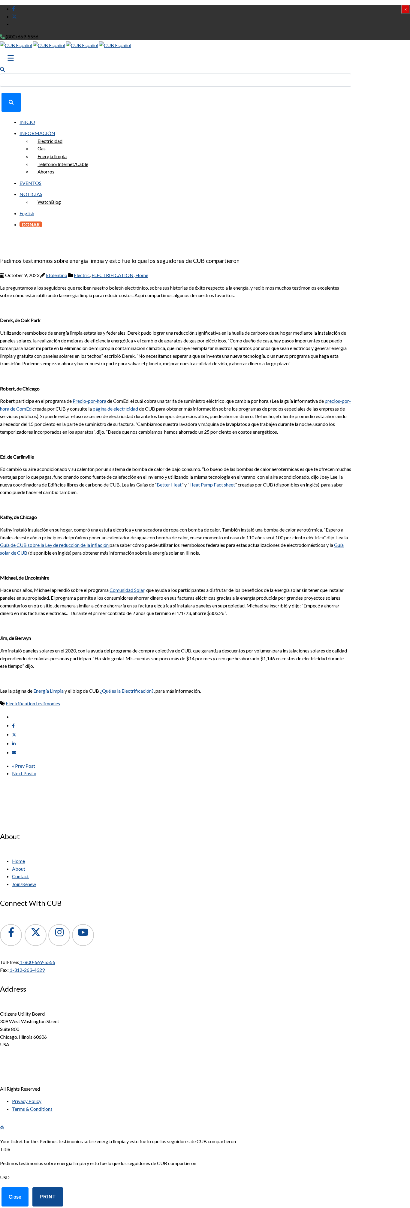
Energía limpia (52, 156)
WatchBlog (49, 202)
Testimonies (47, 703)
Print (48, 1196)
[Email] (14, 752)
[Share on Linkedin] (14, 743)
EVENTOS (30, 183)
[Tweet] (14, 734)
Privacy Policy (26, 1101)
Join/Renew (24, 884)
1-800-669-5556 (37, 962)
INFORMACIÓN (37, 133)
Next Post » (24, 773)
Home (141, 275)
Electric (82, 275)
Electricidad (50, 141)
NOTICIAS (31, 194)
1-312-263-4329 (27, 970)
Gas (42, 148)
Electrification (20, 703)
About (18, 869)
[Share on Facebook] (13, 725)
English (27, 213)
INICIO (27, 122)
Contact (20, 876)
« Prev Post (23, 766)
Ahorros (46, 171)
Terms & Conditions (32, 1109)
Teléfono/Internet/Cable (63, 164)
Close (15, 1196)
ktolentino (56, 275)
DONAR (31, 224)
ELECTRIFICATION (113, 275)
